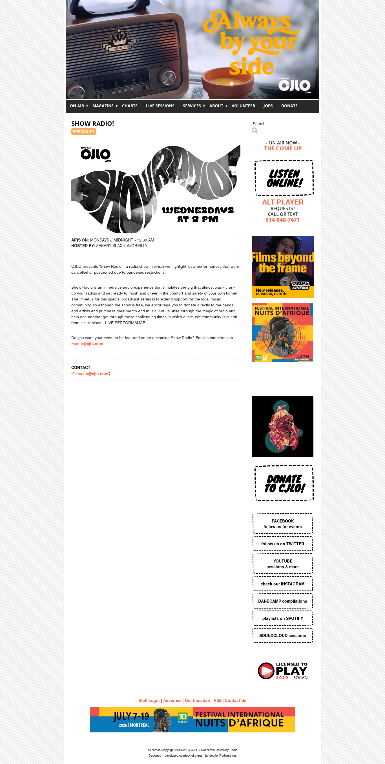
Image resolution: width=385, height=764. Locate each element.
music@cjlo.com (87, 343)
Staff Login (149, 700)
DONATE (289, 105)
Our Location (197, 700)
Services (192, 105)
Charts (130, 105)
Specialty (83, 131)
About (216, 105)
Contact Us (235, 700)
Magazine (103, 105)
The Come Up (283, 149)
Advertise (172, 700)
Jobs (268, 105)
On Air (77, 105)
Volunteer (243, 105)
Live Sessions (160, 105)
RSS (218, 700)
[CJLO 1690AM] (194, 39)
